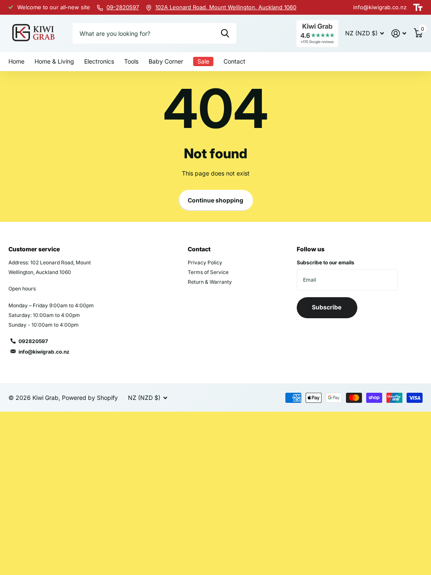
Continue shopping (215, 200)
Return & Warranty (210, 282)
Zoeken (225, 33)
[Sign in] (399, 33)
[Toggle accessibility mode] (418, 7)
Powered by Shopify (90, 397)
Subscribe (327, 307)
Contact (234, 61)
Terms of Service (208, 272)
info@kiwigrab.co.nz (44, 352)
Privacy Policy (205, 262)
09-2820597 (122, 7)
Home (16, 61)
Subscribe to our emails (325, 262)
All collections (54, 62)
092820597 (33, 341)
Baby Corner (166, 61)
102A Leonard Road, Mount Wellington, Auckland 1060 (225, 7)
